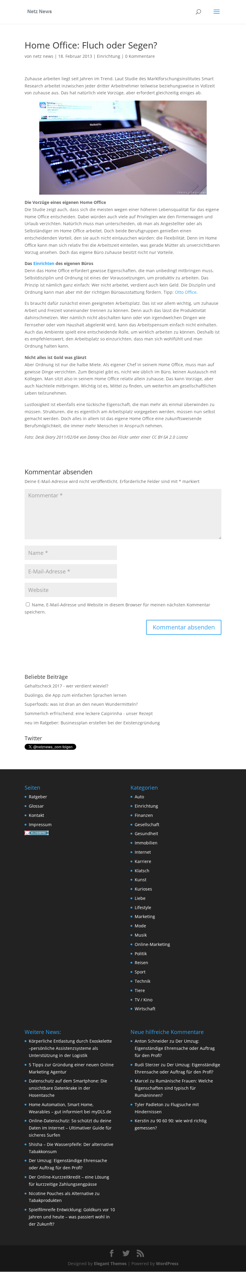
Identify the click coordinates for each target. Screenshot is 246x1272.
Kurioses (143, 889)
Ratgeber (38, 796)
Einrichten (43, 263)
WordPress (167, 1263)
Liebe (140, 898)
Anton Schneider (151, 1041)
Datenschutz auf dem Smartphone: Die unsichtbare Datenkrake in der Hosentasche (68, 1088)
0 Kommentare (140, 56)
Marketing (145, 916)
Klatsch (142, 870)
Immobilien (146, 843)
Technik (142, 981)
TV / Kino (143, 1000)
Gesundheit (146, 833)
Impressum (40, 824)
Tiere (140, 990)
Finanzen (144, 815)
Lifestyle (143, 907)
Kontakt (36, 815)
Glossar (36, 806)
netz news (43, 56)
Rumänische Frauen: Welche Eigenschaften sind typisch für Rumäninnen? (174, 1088)
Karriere (143, 861)
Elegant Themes (110, 1263)
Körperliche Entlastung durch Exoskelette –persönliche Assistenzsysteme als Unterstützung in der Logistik (70, 1048)
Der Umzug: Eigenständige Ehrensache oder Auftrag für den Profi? (175, 1048)
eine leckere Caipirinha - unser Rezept (114, 713)
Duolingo (34, 695)
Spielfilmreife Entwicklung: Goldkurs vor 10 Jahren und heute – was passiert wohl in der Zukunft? (72, 1217)
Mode (140, 926)
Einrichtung (108, 56)
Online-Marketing (152, 944)
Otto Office (185, 292)
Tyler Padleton (149, 1104)
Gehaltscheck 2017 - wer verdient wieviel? (66, 686)
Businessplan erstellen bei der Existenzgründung (110, 723)
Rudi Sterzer (147, 1064)
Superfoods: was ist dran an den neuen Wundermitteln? (81, 704)
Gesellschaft (147, 824)
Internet (143, 852)
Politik (141, 953)
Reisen (141, 962)
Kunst (140, 879)
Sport (140, 972)
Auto (139, 796)
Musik (141, 935)
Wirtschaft (145, 1008)
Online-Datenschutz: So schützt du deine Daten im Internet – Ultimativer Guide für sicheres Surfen (70, 1128)
